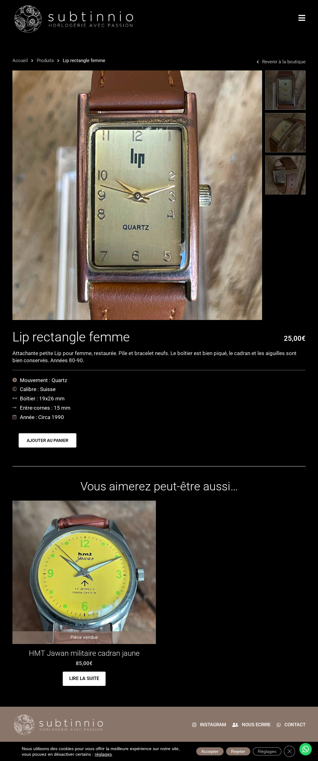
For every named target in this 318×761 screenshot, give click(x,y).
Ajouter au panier (47, 440)
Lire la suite (84, 678)
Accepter (210, 751)
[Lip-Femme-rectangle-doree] (137, 195)
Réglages (267, 751)
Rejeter (238, 751)
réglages (103, 754)
